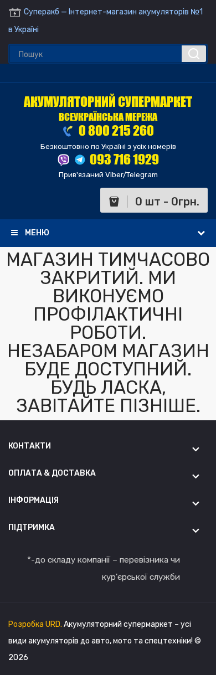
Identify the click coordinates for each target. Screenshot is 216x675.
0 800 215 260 (115, 130)
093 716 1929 (124, 159)
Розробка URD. (36, 624)
